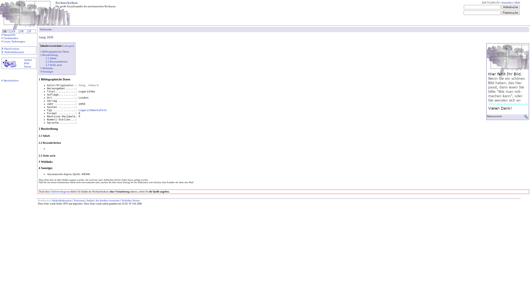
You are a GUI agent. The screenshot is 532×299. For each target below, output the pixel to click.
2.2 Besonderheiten (57, 61)
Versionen (79, 200)
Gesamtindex (11, 38)
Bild (26, 63)
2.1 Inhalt (51, 58)
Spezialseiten (11, 80)
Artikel (28, 59)
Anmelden (507, 2)
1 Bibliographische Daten (54, 51)
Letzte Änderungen (14, 41)
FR (22, 31)
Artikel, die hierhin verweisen (103, 200)
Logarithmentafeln (93, 110)
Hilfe (517, 2)
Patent (27, 66)
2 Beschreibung (49, 54)
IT (30, 31)
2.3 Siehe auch (54, 64)
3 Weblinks (46, 68)
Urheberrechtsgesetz (60, 191)
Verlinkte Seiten (131, 200)
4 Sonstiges (46, 71)
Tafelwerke (46, 29)
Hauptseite (10, 34)
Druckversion (11, 48)
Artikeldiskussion (14, 52)
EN (13, 31)
